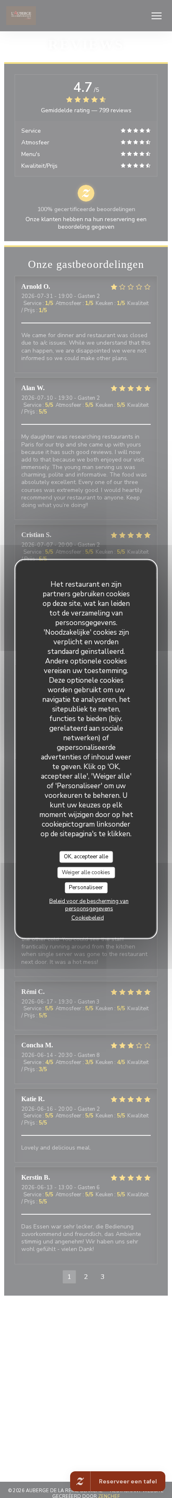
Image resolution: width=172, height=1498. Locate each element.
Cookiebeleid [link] (87, 917)
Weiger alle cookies (86, 872)
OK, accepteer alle (86, 856)
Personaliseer (86, 887)
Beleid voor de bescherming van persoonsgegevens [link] (89, 904)
